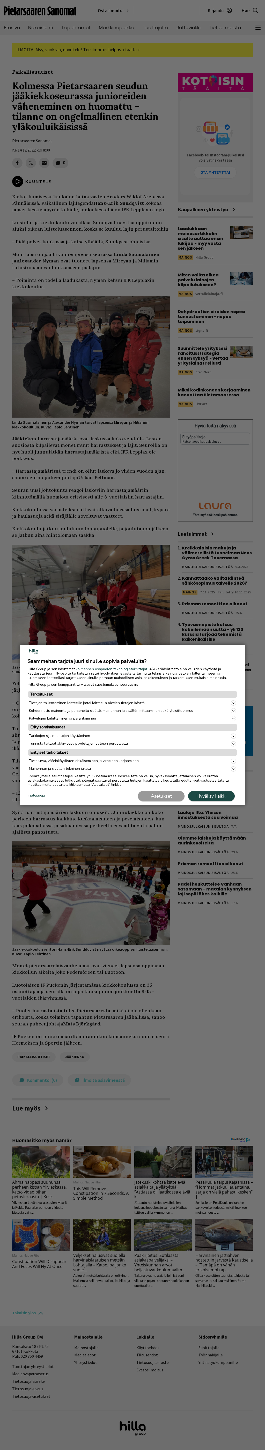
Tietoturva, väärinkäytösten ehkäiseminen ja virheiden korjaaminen (84, 760)
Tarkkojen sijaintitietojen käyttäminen (59, 735)
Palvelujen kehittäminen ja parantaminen (62, 718)
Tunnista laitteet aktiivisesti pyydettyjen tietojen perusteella (78, 743)
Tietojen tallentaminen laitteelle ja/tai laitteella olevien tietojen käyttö (87, 702)
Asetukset (161, 796)
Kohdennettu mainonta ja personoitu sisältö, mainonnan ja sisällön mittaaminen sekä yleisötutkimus (111, 710)
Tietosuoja (36, 796)
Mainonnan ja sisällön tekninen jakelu (60, 768)
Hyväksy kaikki (211, 796)
